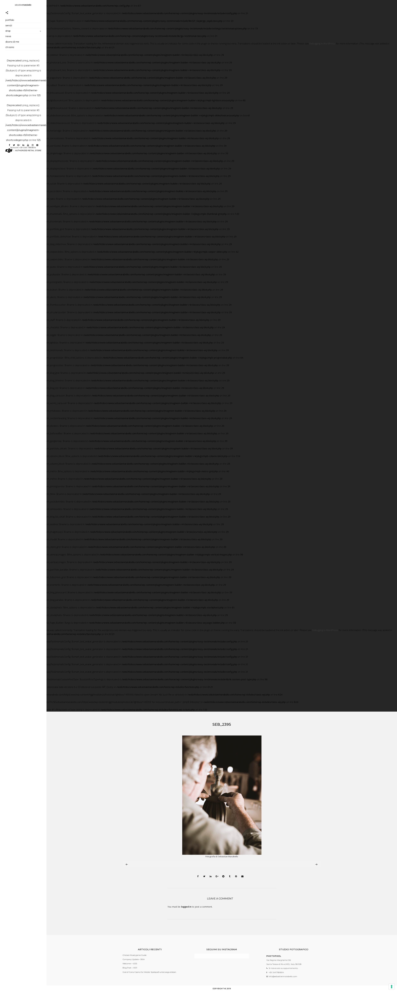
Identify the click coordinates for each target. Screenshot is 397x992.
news (8, 36)
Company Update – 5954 (134, 959)
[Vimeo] (37, 145)
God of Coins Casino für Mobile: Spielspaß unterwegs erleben (149, 972)
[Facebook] (9, 145)
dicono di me (12, 41)
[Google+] (18, 145)
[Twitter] (14, 145)
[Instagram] (32, 145)
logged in (186, 906)
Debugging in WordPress (322, 43)
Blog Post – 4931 (130, 968)
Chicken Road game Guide (134, 955)
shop (8, 31)
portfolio (9, 20)
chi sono (9, 47)
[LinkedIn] (23, 145)
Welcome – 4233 (130, 963)
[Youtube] (27, 145)
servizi (8, 25)
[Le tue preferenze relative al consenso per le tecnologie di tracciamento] (392, 987)
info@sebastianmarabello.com (283, 976)
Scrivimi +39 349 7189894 (23, 147)
